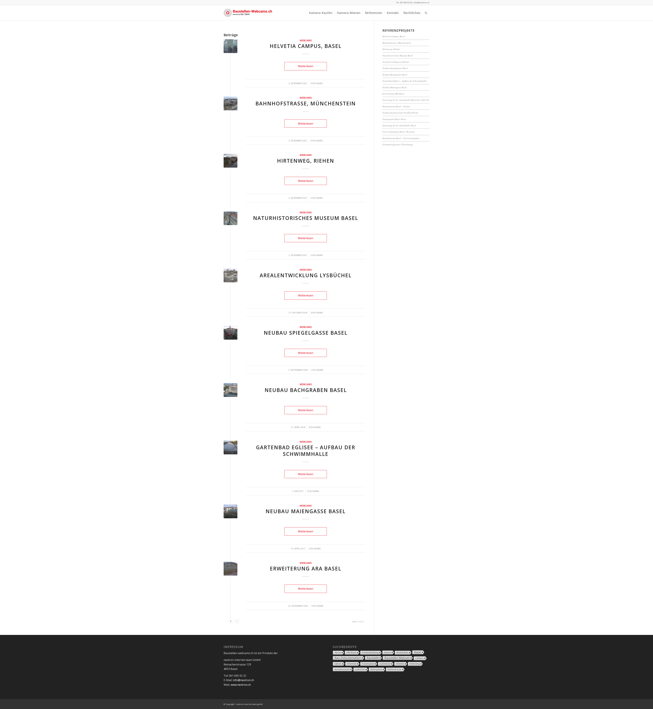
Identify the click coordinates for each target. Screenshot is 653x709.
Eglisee (338, 663)
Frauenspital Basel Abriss (394, 119)
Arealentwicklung (370, 652)
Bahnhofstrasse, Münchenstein (305, 103)
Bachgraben (402, 652)
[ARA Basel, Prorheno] (230, 569)
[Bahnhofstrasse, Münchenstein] (230, 103)
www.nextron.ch (241, 685)
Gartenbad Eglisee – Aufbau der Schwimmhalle (305, 450)
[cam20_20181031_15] (230, 275)
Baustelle (373, 658)
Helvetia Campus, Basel (305, 45)
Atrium (387, 652)
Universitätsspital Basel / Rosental (398, 131)
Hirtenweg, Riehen (305, 160)
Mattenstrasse (394, 669)
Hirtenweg (415, 663)
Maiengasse (376, 669)
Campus (419, 658)
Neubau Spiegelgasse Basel (305, 332)
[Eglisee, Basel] (230, 447)
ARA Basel (351, 652)
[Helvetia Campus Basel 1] (230, 46)
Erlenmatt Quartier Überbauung (397, 144)
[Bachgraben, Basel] (230, 390)
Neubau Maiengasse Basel (306, 511)
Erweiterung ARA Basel (305, 568)
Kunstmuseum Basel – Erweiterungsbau (400, 138)
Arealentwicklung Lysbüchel (305, 275)
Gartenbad (385, 663)
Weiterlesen (305, 66)
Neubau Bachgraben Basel (306, 390)
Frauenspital (368, 663)
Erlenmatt (351, 663)
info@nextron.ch (421, 2)
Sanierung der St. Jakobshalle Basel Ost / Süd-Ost (405, 99)
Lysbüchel (360, 669)
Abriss (338, 652)
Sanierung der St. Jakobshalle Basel (399, 125)
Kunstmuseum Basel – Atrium (396, 106)
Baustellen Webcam (397, 658)
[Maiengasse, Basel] (230, 511)
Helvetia (400, 663)
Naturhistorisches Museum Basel (305, 218)
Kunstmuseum (342, 669)
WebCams (306, 40)
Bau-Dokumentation (348, 658)
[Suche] (426, 12)
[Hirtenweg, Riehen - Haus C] (230, 161)
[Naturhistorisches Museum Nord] (230, 218)
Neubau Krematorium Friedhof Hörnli (400, 112)
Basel (417, 652)
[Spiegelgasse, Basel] (230, 333)
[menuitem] (321, 12)
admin (319, 83)
